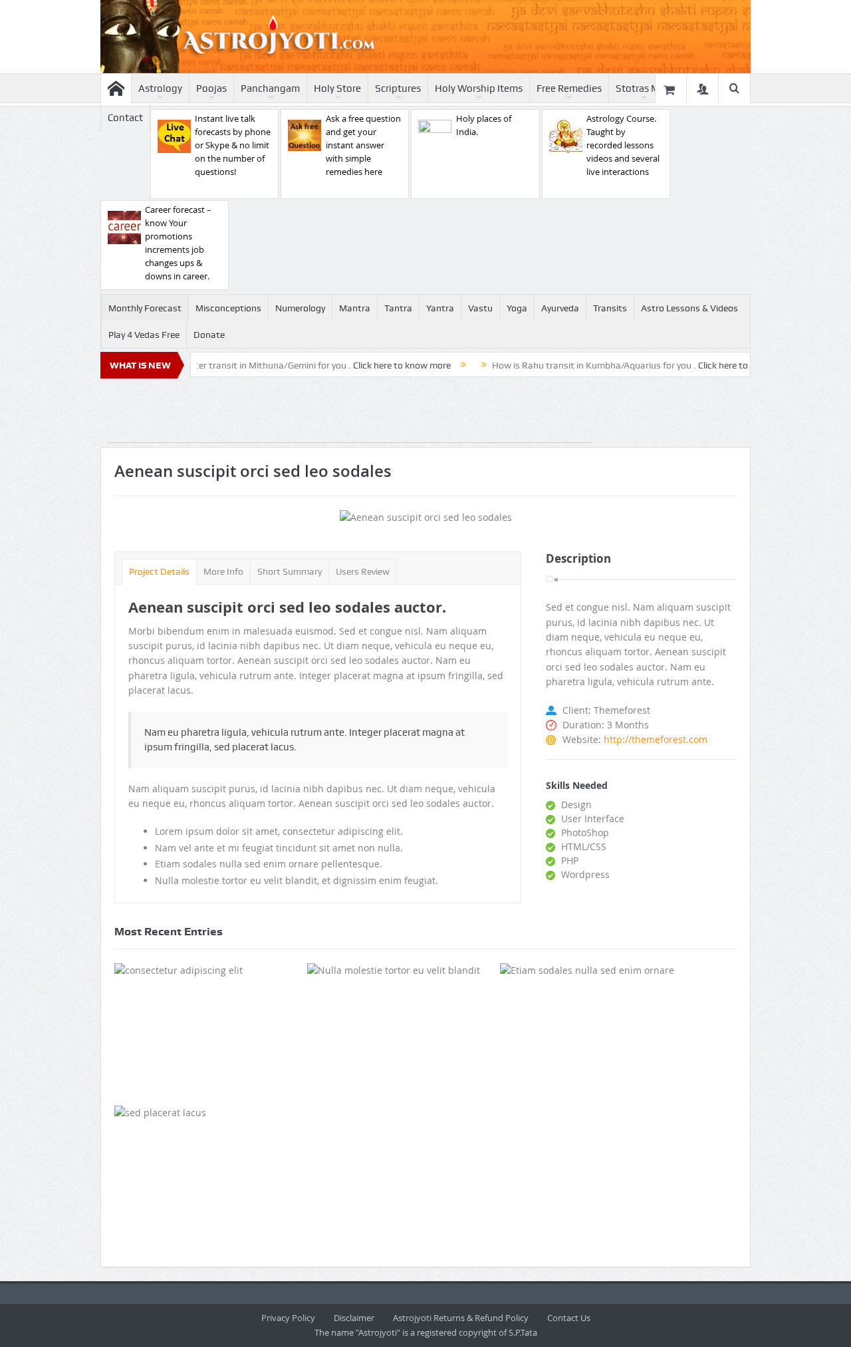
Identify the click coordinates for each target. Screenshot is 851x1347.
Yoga (517, 308)
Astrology (160, 88)
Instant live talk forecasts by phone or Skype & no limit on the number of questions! (233, 145)
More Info (223, 571)
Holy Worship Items (479, 88)
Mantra (354, 308)
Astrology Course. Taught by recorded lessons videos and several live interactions (623, 145)
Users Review (363, 571)
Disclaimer (354, 1318)
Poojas (211, 88)
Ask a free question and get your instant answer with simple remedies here (363, 145)
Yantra (440, 308)
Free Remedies (569, 88)
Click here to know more (372, 365)
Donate (209, 334)
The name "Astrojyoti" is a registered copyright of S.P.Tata (425, 1332)
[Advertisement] (349, 413)
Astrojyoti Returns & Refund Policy (461, 1318)
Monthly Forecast (145, 308)
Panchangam (270, 88)
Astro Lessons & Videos (689, 308)
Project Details (159, 571)
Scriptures (398, 88)
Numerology (300, 308)
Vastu (480, 308)
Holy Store (337, 88)
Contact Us (568, 1318)
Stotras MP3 (643, 88)
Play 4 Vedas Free (144, 334)
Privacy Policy (288, 1318)
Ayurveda (560, 308)
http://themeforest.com (655, 739)
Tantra (398, 308)
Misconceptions (228, 308)
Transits (610, 308)
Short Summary (289, 571)
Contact (125, 118)
